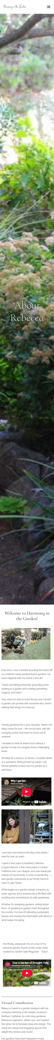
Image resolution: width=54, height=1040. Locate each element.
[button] (48, 6)
